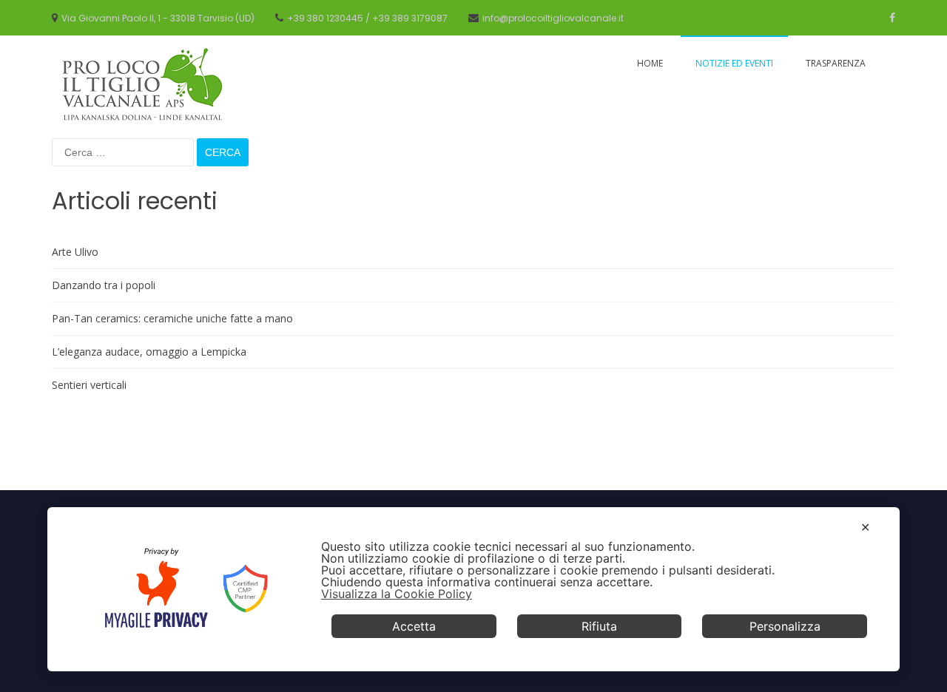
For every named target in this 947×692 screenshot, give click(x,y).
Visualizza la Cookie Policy (396, 594)
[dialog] (473, 589)
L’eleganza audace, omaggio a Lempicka (149, 352)
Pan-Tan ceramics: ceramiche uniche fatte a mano (172, 318)
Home (650, 63)
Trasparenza (836, 63)
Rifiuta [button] (599, 626)
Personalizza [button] (784, 626)
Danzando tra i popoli (103, 285)
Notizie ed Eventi (734, 63)
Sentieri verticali (89, 385)
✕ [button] (865, 527)
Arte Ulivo (75, 252)
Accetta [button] (414, 626)
